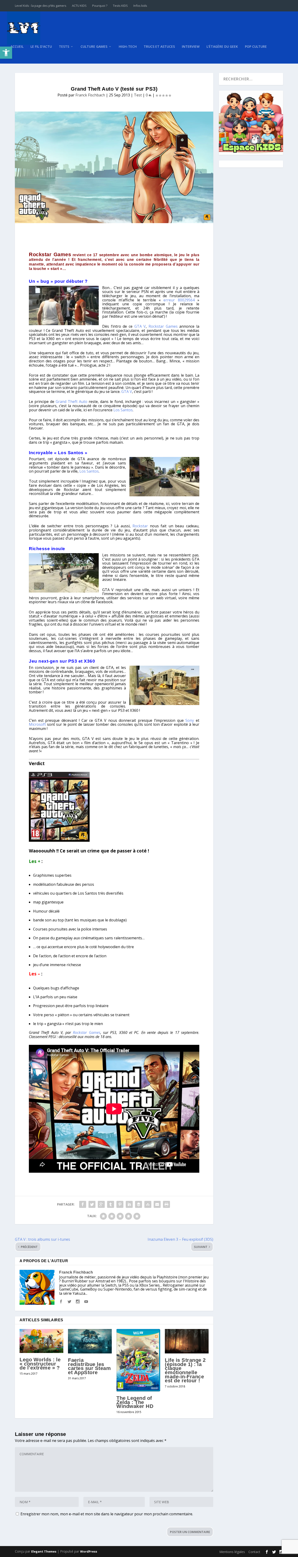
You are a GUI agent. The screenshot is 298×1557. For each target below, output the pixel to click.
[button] (6, 53)
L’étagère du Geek (222, 47)
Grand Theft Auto (71, 401)
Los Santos (123, 409)
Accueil (17, 47)
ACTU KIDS (79, 5)
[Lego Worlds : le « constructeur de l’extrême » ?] (41, 1341)
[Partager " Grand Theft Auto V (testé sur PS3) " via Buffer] (138, 1204)
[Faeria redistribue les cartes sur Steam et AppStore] (90, 1341)
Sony (189, 720)
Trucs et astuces (159, 47)
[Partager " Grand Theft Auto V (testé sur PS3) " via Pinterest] (120, 1204)
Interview (191, 47)
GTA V (140, 326)
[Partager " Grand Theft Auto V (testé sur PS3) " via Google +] (101, 1204)
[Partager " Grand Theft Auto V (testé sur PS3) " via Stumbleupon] (147, 1204)
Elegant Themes (43, 1551)
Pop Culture (256, 47)
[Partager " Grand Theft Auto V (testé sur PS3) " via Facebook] (82, 1204)
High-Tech (128, 47)
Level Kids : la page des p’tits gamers (40, 5)
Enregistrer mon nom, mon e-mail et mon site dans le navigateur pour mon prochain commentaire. (106, 1513)
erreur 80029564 (178, 300)
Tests (64, 47)
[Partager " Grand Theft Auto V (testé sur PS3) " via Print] (166, 1204)
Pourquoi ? (99, 5)
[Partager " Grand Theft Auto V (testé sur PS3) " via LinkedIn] (129, 1204)
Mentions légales (232, 1552)
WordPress (88, 1551)
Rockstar (140, 525)
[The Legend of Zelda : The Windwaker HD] (138, 1360)
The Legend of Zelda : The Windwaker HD (134, 1402)
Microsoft (37, 724)
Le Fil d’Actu (41, 47)
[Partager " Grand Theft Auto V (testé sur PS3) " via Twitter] (92, 1204)
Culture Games (94, 47)
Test (138, 95)
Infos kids (140, 5)
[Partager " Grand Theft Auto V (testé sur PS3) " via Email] (157, 1204)
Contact (254, 1552)
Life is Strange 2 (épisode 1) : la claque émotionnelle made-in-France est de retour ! (185, 1370)
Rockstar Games (50, 254)
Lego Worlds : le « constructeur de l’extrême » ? (40, 1364)
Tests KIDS (120, 5)
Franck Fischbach (90, 95)
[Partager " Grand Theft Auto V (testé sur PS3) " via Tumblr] (110, 1204)
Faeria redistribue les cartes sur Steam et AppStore (89, 1366)
